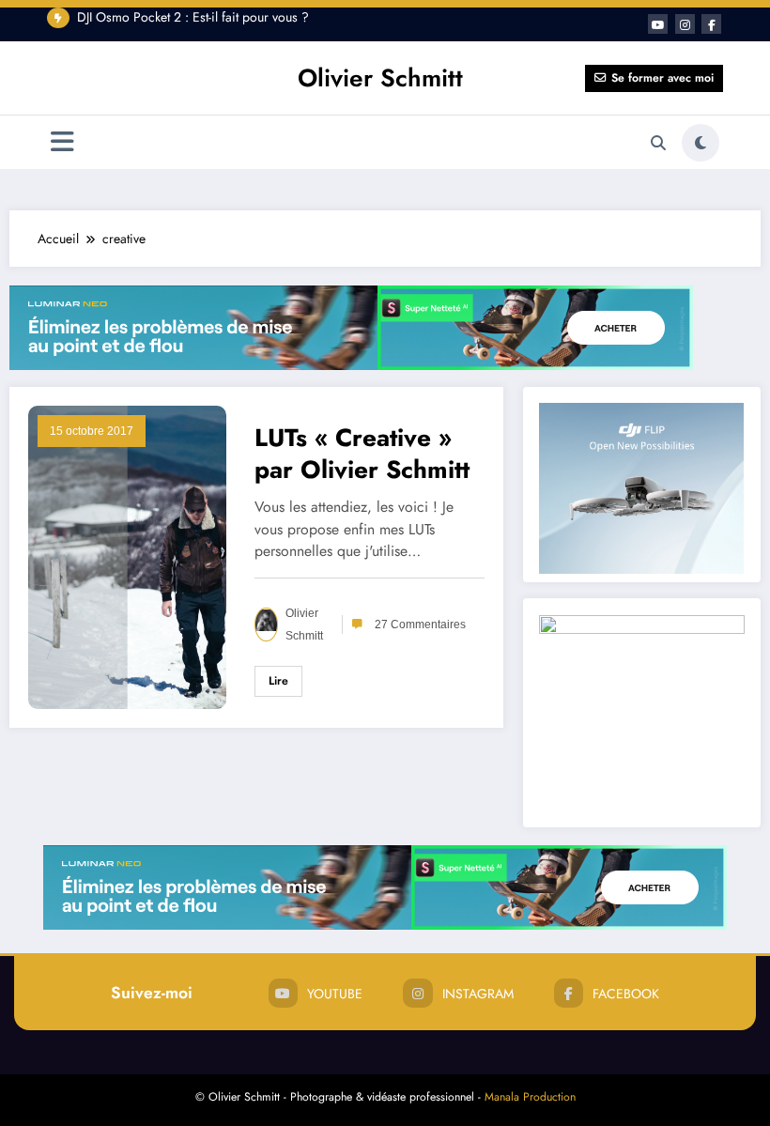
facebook (626, 993)
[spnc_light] (700, 143)
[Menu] (62, 142)
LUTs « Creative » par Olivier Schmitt (362, 454)
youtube (334, 993)
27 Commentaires (420, 624)
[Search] (658, 143)
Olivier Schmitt (380, 78)
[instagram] (685, 24)
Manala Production (530, 1096)
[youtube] (658, 24)
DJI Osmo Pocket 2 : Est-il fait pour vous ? (193, 17)
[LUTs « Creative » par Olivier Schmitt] (127, 555)
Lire (278, 680)
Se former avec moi (662, 77)
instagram (478, 993)
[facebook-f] (711, 24)
